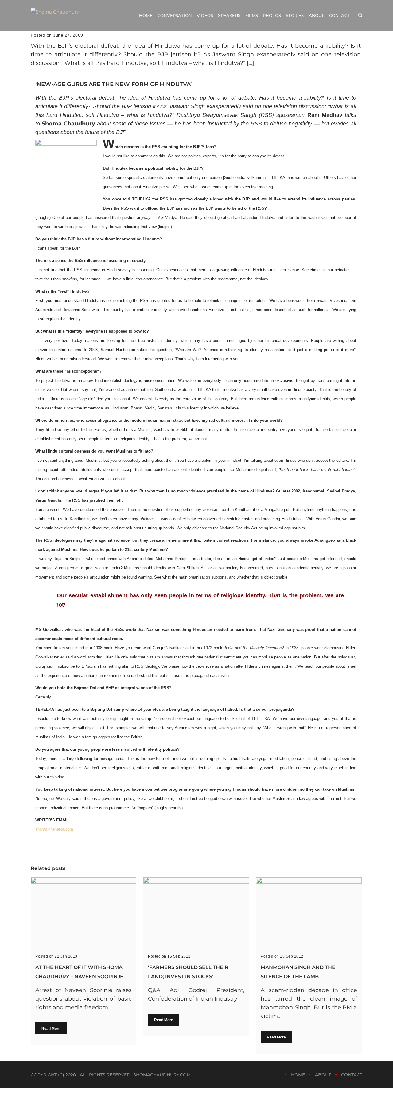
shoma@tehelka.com (54, 829)
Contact (339, 15)
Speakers (229, 15)
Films (251, 15)
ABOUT (323, 1074)
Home (146, 15)
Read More (50, 1028)
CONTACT (351, 1074)
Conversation (175, 15)
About (316, 15)
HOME (298, 1074)
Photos (272, 15)
